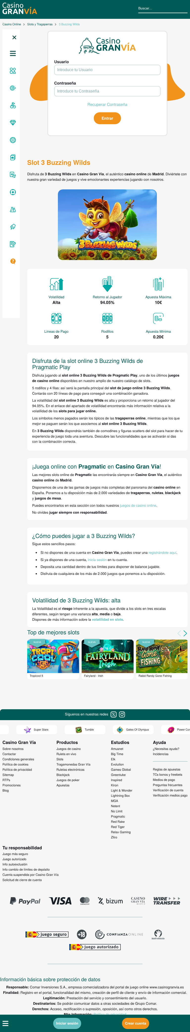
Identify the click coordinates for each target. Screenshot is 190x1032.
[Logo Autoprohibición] (158, 935)
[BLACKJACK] (12, 157)
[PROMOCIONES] (12, 227)
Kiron (114, 785)
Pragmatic (118, 816)
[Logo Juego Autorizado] (95, 947)
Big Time (117, 754)
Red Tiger (118, 827)
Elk (113, 759)
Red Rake (118, 821)
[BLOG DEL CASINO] (12, 244)
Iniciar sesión (67, 1023)
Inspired (116, 780)
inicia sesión (97, 559)
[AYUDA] (12, 261)
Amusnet (117, 748)
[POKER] (12, 175)
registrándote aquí (162, 552)
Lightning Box (120, 795)
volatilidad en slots (107, 619)
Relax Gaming (121, 832)
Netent (115, 806)
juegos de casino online (138, 505)
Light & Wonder (121, 790)
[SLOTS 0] (12, 105)
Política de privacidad (110, 1014)
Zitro (114, 837)
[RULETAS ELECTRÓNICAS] (12, 140)
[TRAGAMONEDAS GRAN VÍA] (12, 123)
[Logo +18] (81, 935)
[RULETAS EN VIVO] (12, 88)
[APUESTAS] (12, 192)
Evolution (117, 764)
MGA (114, 800)
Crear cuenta (135, 1023)
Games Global (121, 769)
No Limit (116, 811)
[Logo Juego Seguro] (47, 935)
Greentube (118, 774)
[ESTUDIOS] (12, 209)
